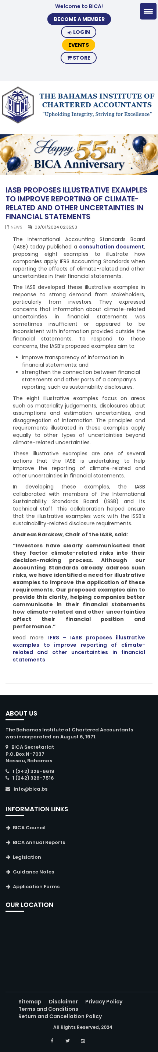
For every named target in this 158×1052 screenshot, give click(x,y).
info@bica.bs (30, 789)
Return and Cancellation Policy (60, 1016)
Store (81, 57)
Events (78, 45)
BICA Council (29, 827)
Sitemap (30, 1001)
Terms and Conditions (48, 1009)
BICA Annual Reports (39, 842)
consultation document (111, 246)
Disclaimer (63, 1001)
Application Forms (36, 886)
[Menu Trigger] (148, 11)
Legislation (27, 857)
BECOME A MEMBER (79, 19)
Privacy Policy (103, 1001)
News (16, 227)
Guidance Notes (33, 871)
